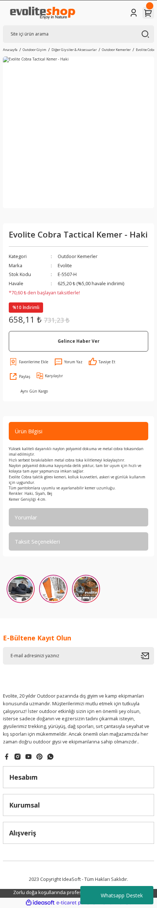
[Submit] (147, 656)
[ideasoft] (40, 903)
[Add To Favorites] (28, 361)
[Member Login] (133, 13)
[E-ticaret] (77, 902)
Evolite (65, 265)
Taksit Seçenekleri (37, 541)
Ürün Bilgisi (28, 431)
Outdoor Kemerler (77, 256)
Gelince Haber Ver (79, 341)
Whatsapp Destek (122, 895)
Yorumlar (26, 517)
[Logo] (42, 12)
